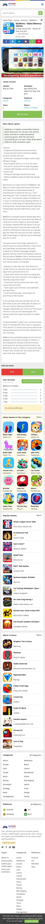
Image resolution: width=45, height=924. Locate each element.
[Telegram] (9, 846)
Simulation (7, 784)
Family (26, 796)
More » (39, 417)
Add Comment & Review (32, 381)
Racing (5, 780)
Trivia (26, 788)
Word (5, 792)
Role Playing (29, 780)
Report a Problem (31, 107)
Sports (26, 784)
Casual (16, 20)
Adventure (28, 760)
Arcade (6, 764)
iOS (28, 809)
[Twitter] (2, 846)
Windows (10, 814)
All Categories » (36, 755)
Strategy (6, 788)
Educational (28, 772)
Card (5, 768)
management (8, 796)
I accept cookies (31, 921)
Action (5, 760)
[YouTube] (13, 846)
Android (24, 20)
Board (26, 764)
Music (5, 776)
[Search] (40, 13)
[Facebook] (5, 846)
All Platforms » (36, 804)
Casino (26, 768)
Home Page (7, 20)
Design (27, 792)
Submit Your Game (9, 843)
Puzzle (26, 776)
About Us (5, 857)
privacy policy (6, 861)
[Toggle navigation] (42, 4)
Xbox (29, 814)
